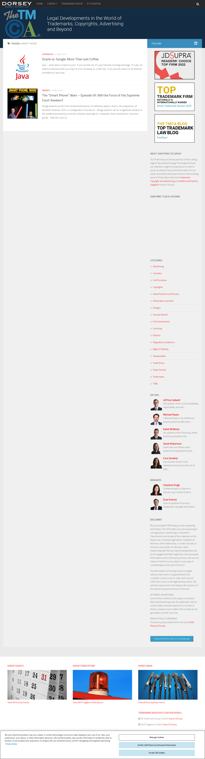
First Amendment (161, 321)
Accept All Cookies (157, 752)
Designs (157, 307)
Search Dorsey (175, 718)
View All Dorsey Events (18, 702)
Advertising (158, 266)
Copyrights (48, 54)
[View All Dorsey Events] (37, 699)
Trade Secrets (159, 370)
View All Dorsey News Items (151, 702)
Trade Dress (158, 363)
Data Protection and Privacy (166, 294)
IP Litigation (94, 3)
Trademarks (158, 376)
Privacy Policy (11, 743)
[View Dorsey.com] (17, 7)
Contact (52, 3)
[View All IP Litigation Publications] (102, 699)
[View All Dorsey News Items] (167, 699)
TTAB (155, 383)
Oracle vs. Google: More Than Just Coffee (70, 59)
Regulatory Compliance (164, 342)
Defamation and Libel (163, 301)
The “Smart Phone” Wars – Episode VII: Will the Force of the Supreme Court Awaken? (90, 98)
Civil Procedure (160, 280)
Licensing (157, 328)
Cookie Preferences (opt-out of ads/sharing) (171, 638)
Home (40, 3)
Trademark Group (72, 3)
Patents (46, 90)
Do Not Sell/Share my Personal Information (157, 745)
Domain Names (160, 314)
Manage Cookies (157, 737)
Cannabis (157, 273)
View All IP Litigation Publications (88, 702)
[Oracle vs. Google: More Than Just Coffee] (23, 67)
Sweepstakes (159, 356)
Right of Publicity (160, 349)
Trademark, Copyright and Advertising (170, 179)
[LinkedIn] (195, 43)
